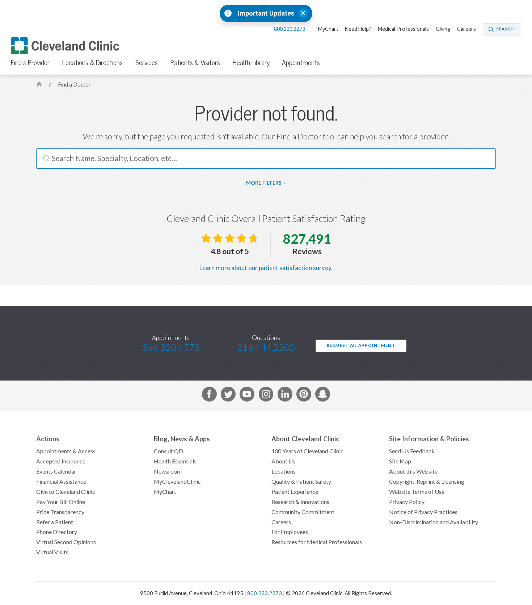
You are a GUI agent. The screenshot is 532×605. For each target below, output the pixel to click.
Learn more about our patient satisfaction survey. (266, 268)
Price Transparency (60, 512)
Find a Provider (30, 62)
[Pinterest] (303, 395)
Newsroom (168, 471)
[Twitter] (228, 395)
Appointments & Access (66, 451)
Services (146, 62)
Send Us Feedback (412, 451)
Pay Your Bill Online (60, 501)
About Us (283, 461)
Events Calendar (56, 471)
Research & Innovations (300, 501)
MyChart (328, 29)
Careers (466, 29)
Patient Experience (294, 491)
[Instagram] (266, 395)
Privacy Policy (407, 501)
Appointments (301, 62)
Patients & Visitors (195, 62)
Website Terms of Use (416, 491)
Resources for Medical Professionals (316, 542)
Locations (283, 471)
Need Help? (358, 29)
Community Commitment (302, 512)
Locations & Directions (92, 62)
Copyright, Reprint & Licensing (426, 481)
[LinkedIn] (285, 395)
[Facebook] (209, 395)
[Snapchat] (322, 395)
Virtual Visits (52, 552)
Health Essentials (175, 461)
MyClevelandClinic (177, 481)
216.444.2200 (266, 348)
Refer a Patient (54, 522)
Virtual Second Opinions (66, 542)
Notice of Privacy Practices (423, 512)
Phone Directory (56, 531)
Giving (443, 29)
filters (272, 183)
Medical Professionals (403, 29)
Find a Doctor (74, 84)
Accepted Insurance (60, 461)
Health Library (251, 62)
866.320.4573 (171, 348)
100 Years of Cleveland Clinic (307, 451)
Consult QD (168, 451)
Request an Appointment (361, 345)
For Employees (289, 531)
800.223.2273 (290, 29)
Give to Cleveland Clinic (65, 491)
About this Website (413, 471)
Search (505, 28)
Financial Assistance (61, 481)
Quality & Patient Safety (301, 481)
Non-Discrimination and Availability (433, 522)
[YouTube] (247, 395)
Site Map (400, 461)
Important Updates (266, 13)
